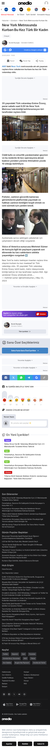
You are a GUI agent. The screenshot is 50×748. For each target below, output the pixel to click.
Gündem (14, 20)
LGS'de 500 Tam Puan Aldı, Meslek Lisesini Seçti (20, 541)
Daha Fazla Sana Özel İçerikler (23, 351)
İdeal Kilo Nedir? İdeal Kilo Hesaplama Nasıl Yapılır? (21, 620)
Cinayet (6, 36)
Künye (26, 681)
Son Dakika (7, 663)
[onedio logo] (23, 718)
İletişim (4, 686)
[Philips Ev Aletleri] (13, 9)
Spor (7, 451)
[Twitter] (14, 694)
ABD (4, 66)
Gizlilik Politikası (7, 678)
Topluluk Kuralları (8, 681)
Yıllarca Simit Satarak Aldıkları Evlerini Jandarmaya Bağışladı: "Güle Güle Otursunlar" (25, 477)
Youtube (32, 654)
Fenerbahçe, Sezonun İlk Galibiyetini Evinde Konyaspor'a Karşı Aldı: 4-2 (22, 456)
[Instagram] (4, 694)
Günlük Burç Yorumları (11, 658)
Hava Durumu (7, 569)
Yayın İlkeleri (28, 678)
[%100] (29, 9)
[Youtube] (19, 694)
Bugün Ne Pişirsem (22, 663)
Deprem (15, 654)
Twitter (5, 654)
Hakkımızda (6, 672)
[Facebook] (9, 694)
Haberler (5, 20)
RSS (25, 684)
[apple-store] (8, 704)
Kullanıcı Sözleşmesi (31, 675)
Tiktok (33, 658)
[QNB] (36, 9)
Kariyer (26, 672)
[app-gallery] (35, 704)
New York (16, 66)
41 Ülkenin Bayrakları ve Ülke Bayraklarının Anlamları (21, 634)
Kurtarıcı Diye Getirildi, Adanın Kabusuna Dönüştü (20, 561)
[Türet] (44, 9)
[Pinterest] (24, 694)
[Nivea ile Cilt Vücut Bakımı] (6, 9)
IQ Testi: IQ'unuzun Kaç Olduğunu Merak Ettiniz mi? (21, 643)
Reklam (4, 684)
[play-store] (22, 704)
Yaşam (7, 440)
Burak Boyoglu (21, 43)
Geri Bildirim (6, 675)
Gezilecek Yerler (39, 663)
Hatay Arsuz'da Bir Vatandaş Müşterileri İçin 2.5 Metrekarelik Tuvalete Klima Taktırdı (24, 445)
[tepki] (4, 400)
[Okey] (21, 9)
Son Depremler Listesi (10, 573)
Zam (23, 654)
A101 (25, 658)
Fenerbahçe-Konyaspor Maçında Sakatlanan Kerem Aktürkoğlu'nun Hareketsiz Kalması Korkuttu (25, 466)
